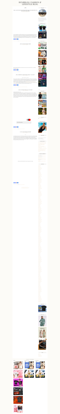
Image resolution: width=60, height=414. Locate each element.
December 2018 (40, 219)
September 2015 (40, 251)
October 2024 (39, 175)
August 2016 (39, 242)
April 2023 (39, 184)
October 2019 (39, 211)
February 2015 (39, 257)
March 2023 (39, 185)
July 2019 (39, 214)
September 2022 (40, 188)
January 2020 (39, 209)
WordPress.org (40, 356)
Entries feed (39, 354)
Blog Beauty (33, 359)
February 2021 (39, 199)
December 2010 (40, 298)
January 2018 (39, 228)
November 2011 (39, 289)
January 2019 (39, 218)
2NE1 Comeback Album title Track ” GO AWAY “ (25, 74)
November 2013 (40, 269)
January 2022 (39, 192)
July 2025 (39, 170)
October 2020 (39, 202)
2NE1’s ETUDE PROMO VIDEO (25, 43)
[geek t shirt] (42, 72)
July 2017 (39, 233)
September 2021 (40, 195)
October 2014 (39, 260)
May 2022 (39, 190)
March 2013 (39, 276)
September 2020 (40, 203)
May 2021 (39, 197)
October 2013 (39, 270)
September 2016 (40, 241)
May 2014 (39, 264)
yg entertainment (23, 184)
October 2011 (39, 290)
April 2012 (39, 285)
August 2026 (39, 165)
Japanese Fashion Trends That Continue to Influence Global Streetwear (41, 145)
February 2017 (39, 237)
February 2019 (39, 217)
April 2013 (39, 275)
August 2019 (39, 213)
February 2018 (39, 227)
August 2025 (39, 169)
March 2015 (39, 256)
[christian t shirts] (42, 56)
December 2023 (40, 179)
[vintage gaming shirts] (18, 403)
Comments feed (40, 355)
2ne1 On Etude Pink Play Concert (25, 89)
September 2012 (40, 281)
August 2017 (39, 232)
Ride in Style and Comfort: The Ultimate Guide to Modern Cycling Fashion (42, 151)
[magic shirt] (42, 79)
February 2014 (39, 267)
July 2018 (39, 223)
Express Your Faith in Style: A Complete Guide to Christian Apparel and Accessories (42, 147)
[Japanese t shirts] (42, 64)
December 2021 (39, 193)
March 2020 (39, 207)
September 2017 (40, 231)
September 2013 (40, 271)
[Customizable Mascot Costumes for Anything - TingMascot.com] (40, 118)
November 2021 (40, 194)
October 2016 (39, 240)
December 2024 (40, 174)
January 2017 (39, 238)
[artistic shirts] (42, 38)
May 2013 (39, 274)
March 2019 (39, 216)
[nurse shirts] (18, 412)
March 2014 (39, 266)
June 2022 (39, 189)
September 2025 (40, 168)
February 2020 (39, 208)
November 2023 (40, 180)
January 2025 (39, 173)
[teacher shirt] (18, 377)
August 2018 (39, 222)
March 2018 (39, 226)
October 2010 (39, 300)
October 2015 (39, 250)
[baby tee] (18, 386)
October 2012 (39, 280)
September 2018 (40, 221)
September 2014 (40, 261)
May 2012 (39, 284)
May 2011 (39, 294)
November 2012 (40, 279)
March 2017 (39, 236)
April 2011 (39, 295)
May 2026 (39, 166)
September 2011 (40, 291)
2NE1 (20, 184)
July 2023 (39, 183)
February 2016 (39, 247)
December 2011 (39, 288)
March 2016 (39, 246)
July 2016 (39, 243)
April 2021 (39, 198)
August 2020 (39, 204)
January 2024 (39, 178)
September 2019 (40, 212)
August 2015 (39, 252)
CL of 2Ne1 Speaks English (25, 131)
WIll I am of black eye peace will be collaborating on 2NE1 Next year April (25, 10)
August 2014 (39, 262)
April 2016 (39, 245)
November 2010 (40, 299)
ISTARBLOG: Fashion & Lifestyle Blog (30, 3)
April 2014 (39, 265)
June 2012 (39, 283)
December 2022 (40, 187)
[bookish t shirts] (42, 114)
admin (27, 44)
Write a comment (15, 184)
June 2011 (39, 293)
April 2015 (39, 255)
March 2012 (39, 286)
